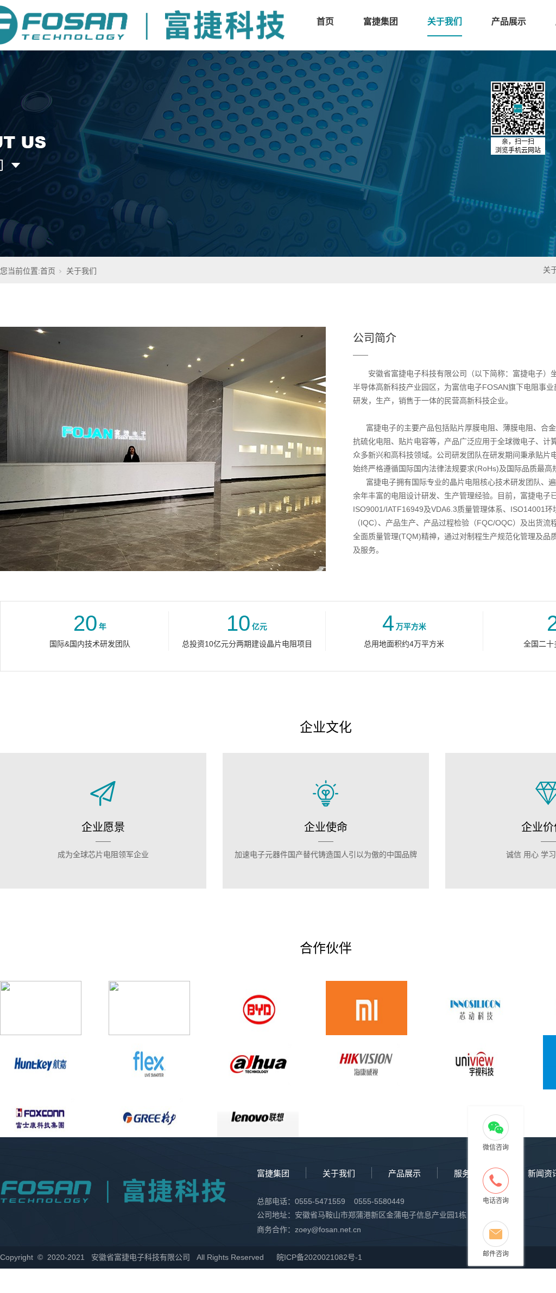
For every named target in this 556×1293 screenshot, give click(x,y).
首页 (325, 21)
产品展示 (508, 21)
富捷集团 (380, 21)
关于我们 (444, 21)
